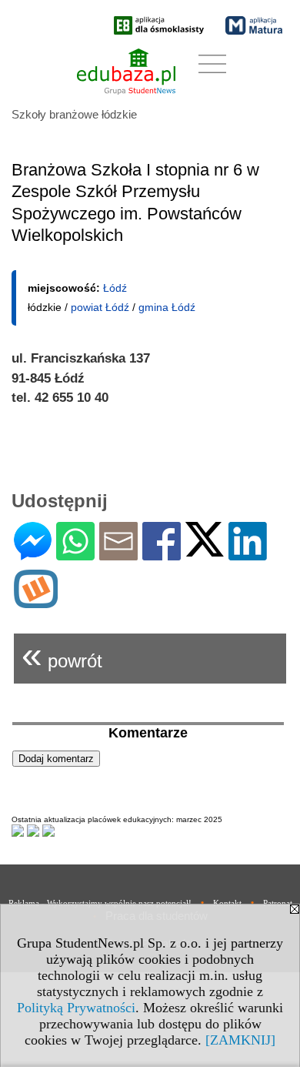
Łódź (115, 288)
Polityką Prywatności (76, 1007)
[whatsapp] (75, 553)
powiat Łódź (100, 307)
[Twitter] (204, 550)
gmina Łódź (166, 307)
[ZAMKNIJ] (240, 1040)
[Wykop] (36, 601)
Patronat (277, 903)
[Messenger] (33, 553)
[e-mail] (118, 553)
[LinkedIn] (247, 553)
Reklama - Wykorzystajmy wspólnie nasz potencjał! (100, 903)
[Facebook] (161, 553)
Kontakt (227, 903)
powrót (62, 654)
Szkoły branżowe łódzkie (74, 114)
